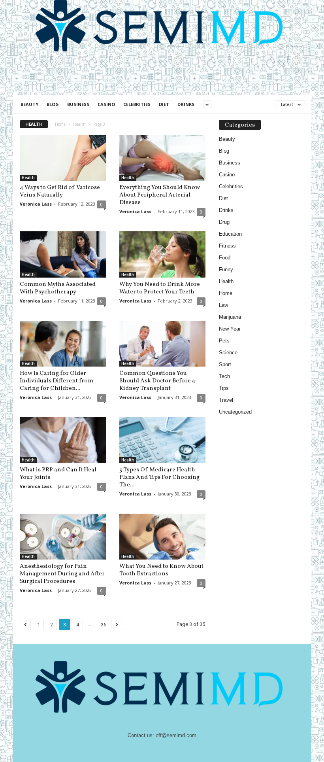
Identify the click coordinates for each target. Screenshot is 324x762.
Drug (224, 222)
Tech (224, 376)
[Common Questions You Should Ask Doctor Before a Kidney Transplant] (162, 344)
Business (78, 104)
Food (224, 258)
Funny (226, 269)
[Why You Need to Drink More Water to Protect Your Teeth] (162, 254)
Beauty (29, 104)
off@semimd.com (176, 735)
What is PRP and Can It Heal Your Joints (58, 474)
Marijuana (230, 317)
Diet (164, 104)
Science (228, 352)
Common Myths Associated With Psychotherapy (58, 288)
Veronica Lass (36, 204)
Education (230, 234)
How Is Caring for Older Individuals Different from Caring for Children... (56, 381)
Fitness (227, 246)
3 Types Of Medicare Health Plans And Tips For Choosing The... (159, 477)
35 (103, 625)
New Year (230, 329)
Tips (224, 388)
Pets (224, 341)
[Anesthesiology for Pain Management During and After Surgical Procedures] (63, 537)
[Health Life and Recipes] (162, 25)
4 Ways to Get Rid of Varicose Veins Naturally (60, 191)
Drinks (185, 104)
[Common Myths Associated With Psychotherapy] (63, 254)
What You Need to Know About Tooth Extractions (161, 570)
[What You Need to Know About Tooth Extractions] (162, 537)
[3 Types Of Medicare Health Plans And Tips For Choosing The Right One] (162, 440)
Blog (53, 104)
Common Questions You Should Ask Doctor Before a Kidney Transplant (157, 381)
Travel (226, 400)
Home (60, 124)
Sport (225, 364)
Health (79, 124)
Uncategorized (235, 412)
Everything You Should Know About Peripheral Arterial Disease (159, 195)
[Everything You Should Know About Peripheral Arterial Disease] (162, 158)
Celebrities (137, 104)
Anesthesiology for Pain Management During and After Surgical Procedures (62, 574)
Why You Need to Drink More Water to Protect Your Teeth (159, 288)
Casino (106, 104)
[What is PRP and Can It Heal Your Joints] (63, 440)
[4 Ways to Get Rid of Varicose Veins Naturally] (63, 158)
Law (223, 305)
